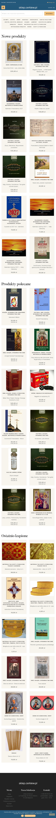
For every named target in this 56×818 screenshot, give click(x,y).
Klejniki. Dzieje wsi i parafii (42, 108)
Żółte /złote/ (48, 603)
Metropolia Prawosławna (14, 105)
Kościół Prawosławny (42, 319)
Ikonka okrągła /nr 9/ (42, 719)
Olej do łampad (11, 472)
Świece (20, 24)
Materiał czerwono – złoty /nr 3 (14, 569)
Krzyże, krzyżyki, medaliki (14, 22)
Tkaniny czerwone (14, 566)
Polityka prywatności (9, 801)
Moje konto (9, 806)
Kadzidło (25, 19)
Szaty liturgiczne (39, 26)
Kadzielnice (34, 19)
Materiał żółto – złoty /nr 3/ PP (42, 569)
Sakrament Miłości (14, 317)
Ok (22, 815)
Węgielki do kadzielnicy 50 (42, 396)
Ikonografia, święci (39, 352)
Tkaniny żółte (42, 566)
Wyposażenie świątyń (18, 26)
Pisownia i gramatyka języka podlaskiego (42, 644)
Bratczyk (12, 601)
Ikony (18, 19)
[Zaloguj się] (47, 2)
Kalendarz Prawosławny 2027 (14, 108)
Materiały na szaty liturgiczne (35, 24)
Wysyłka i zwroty (9, 799)
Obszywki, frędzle (37, 603)
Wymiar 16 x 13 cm (42, 514)
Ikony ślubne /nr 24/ (42, 758)
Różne (29, 26)
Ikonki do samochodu (12, 715)
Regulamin (9, 796)
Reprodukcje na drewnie (44, 512)
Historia (37, 64)
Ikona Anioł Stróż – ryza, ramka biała (14, 68)
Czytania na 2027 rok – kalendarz (14, 226)
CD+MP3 (5, 19)
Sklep (9, 794)
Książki (27, 22)
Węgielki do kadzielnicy (44, 393)
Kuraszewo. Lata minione (42, 438)
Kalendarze (11, 103)
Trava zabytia (42, 683)
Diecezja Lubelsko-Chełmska (41, 140)
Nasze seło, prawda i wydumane (42, 183)
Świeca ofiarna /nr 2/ (14, 756)
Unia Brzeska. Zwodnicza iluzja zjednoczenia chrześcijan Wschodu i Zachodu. (42, 267)
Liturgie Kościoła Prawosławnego (14, 356)
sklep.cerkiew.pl (28, 7)
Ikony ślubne (43, 753)
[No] (52, 814)
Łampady (34, 22)
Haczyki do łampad (45, 22)
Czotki (12, 19)
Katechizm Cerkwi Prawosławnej (14, 609)
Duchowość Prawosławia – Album (14, 438)
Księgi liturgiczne (18, 393)
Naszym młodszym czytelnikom (13, 604)
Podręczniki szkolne (14, 606)
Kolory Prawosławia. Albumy (13, 433)
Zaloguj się (52, 2)
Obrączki (13, 24)
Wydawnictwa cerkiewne (41, 221)
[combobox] (21, 14)
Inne (42, 64)
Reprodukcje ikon (16, 64)
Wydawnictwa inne (42, 66)
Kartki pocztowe (46, 19)
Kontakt (9, 803)
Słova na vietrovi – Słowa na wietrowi (14, 683)
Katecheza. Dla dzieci (10, 603)
